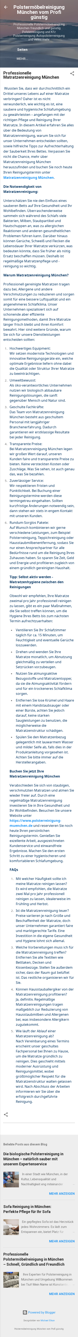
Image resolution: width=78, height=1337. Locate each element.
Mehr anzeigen (62, 1194)
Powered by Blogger (41, 1312)
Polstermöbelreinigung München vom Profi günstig (39, 12)
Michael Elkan (48, 1320)
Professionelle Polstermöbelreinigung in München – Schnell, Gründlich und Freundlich (33, 1259)
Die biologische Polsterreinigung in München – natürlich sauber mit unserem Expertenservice (33, 1159)
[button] (72, 74)
